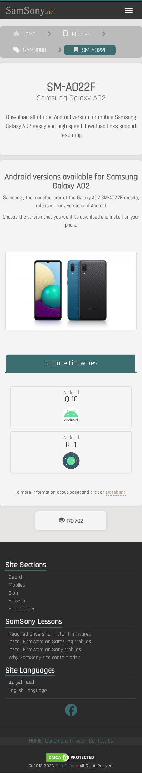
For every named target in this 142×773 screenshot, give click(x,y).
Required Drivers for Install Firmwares (50, 634)
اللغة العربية (22, 682)
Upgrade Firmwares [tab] (70, 363)
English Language (28, 690)
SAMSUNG (33, 50)
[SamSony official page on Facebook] (71, 711)
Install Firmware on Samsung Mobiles (50, 641)
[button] (71, 407)
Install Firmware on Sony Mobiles (45, 649)
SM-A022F (93, 50)
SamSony (30, 10)
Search (16, 577)
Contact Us (101, 741)
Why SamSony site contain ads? (44, 657)
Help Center (22, 608)
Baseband (116, 492)
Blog (13, 593)
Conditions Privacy (65, 741)
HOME (27, 34)
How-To (17, 600)
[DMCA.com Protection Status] (71, 757)
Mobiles (79, 34)
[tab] (71, 407)
